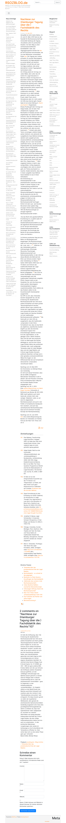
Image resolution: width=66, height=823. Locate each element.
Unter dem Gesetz (54, 80)
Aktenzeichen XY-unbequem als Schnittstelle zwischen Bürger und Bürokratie (11, 89)
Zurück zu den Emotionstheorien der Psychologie (10, 214)
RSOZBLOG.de (16, 3)
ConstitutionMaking (54, 250)
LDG (51, 154)
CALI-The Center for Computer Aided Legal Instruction (54, 232)
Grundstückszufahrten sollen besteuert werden (11, 142)
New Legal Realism (54, 62)
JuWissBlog (52, 58)
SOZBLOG (52, 71)
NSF (51, 160)
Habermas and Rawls (55, 55)
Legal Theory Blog (54, 60)
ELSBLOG (52, 41)
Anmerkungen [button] (27, 434)
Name (21, 785)
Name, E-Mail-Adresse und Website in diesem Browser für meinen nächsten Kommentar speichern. (31, 804)
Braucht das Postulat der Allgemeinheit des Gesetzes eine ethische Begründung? (11, 111)
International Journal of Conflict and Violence (54, 147)
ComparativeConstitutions (56, 247)
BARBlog (52, 34)
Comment (21, 766)
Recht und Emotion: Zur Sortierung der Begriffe (11, 246)
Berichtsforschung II (30, 600)
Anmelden (47, 821)
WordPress (14, 817)
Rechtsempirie (53, 67)
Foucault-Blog (53, 45)
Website (21, 796)
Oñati (51, 162)
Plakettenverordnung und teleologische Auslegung (11, 273)
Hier (22, 417)
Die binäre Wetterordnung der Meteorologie (10, 267)
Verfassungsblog (54, 82)
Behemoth (52, 139)
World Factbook (53, 256)
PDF (41, 428)
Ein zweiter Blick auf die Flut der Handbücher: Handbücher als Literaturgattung (11, 175)
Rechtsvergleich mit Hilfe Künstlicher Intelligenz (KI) (11, 56)
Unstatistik (52, 202)
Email (21, 791)
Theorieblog (52, 73)
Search (58, 2)
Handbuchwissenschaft (11, 160)
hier (40, 50)
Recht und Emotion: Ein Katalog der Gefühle (11, 234)
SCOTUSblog (53, 69)
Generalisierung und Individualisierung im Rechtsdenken (11, 122)
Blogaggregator (53, 36)
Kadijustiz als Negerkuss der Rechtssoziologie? (10, 22)
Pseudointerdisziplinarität (12, 95)
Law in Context (53, 108)
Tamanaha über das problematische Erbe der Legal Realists (33, 569)
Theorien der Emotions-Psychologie (9, 223)
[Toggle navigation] (9, 13)
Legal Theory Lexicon (55, 112)
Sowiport (52, 190)
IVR (50, 101)
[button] (35, 91)
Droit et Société (53, 38)
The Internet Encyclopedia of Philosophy (53, 120)
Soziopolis (52, 192)
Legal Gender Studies (55, 110)
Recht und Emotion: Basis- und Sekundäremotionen (11, 229)
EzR (50, 95)
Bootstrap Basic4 (25, 817)
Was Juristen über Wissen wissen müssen (10, 127)
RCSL (51, 165)
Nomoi (51, 64)
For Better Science (54, 43)
